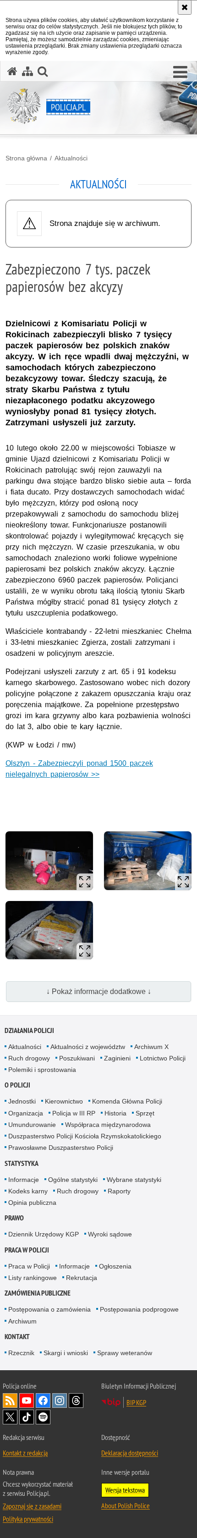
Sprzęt (145, 1113)
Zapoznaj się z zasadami (32, 1506)
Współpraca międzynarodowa (108, 1124)
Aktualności (71, 158)
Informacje (23, 1179)
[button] (180, 72)
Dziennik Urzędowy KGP (43, 1234)
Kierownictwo (64, 1101)
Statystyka (21, 1163)
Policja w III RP (73, 1113)
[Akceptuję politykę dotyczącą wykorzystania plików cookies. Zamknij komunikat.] (185, 7)
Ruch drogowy (29, 1058)
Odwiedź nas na (26, 1400)
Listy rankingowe (32, 1277)
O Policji (17, 1085)
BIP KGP (136, 1402)
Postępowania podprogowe (139, 1309)
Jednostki (22, 1101)
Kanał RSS (10, 1400)
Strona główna (26, 158)
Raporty (119, 1191)
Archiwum (22, 1321)
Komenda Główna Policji (127, 1101)
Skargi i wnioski (66, 1353)
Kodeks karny (28, 1191)
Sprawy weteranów (124, 1353)
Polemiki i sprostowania (42, 1069)
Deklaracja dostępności (129, 1452)
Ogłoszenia (115, 1266)
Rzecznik (21, 1353)
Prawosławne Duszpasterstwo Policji (60, 1147)
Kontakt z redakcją (25, 1452)
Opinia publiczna (32, 1202)
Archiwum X (151, 1046)
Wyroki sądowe (110, 1234)
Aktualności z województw (87, 1046)
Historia (115, 1113)
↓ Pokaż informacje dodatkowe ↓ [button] (98, 991)
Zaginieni (117, 1058)
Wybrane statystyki (134, 1179)
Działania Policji (29, 1030)
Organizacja (25, 1113)
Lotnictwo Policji (163, 1058)
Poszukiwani (77, 1058)
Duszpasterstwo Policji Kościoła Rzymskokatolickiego (84, 1136)
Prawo (14, 1218)
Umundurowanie (32, 1124)
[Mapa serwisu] (27, 71)
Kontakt (17, 1336)
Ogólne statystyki (73, 1179)
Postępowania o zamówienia (49, 1309)
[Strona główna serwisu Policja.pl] (12, 71)
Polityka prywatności (28, 1518)
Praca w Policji (27, 1250)
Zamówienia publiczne (38, 1293)
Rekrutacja (81, 1277)
